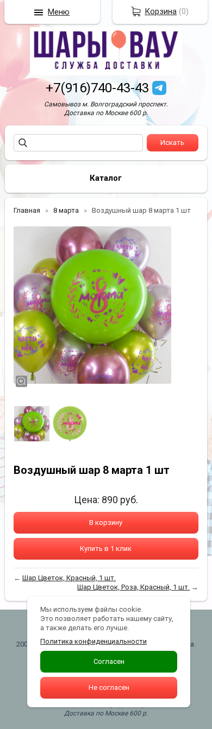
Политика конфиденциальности (93, 641)
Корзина (161, 11)
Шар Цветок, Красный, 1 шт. (69, 578)
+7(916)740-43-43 (97, 88)
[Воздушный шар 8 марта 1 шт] (92, 305)
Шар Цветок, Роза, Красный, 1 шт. (133, 587)
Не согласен (109, 687)
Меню (59, 12)
